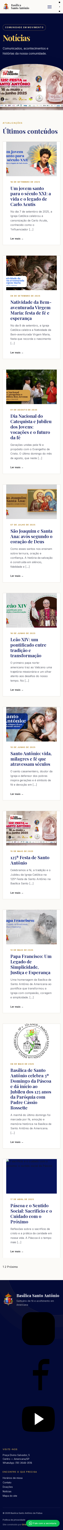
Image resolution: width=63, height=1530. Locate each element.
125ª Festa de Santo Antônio (29, 860)
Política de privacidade (14, 1520)
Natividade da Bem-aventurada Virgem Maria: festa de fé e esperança (31, 310)
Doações (8, 1486)
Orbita (25, 1524)
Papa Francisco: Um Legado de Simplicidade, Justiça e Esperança (31, 964)
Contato (7, 1482)
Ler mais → (17, 238)
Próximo (12, 1266)
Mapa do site (10, 1495)
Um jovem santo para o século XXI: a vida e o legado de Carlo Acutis (30, 196)
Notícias (7, 1491)
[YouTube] (59, 11)
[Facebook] (59, 6)
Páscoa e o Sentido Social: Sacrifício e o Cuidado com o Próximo (31, 1213)
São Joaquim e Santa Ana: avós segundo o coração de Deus (31, 536)
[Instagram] (59, 2)
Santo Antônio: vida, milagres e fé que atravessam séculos (31, 758)
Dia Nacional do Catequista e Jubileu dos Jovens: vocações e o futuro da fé (31, 426)
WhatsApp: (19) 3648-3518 (17, 1462)
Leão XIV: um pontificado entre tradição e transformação (28, 647)
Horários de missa (13, 1477)
